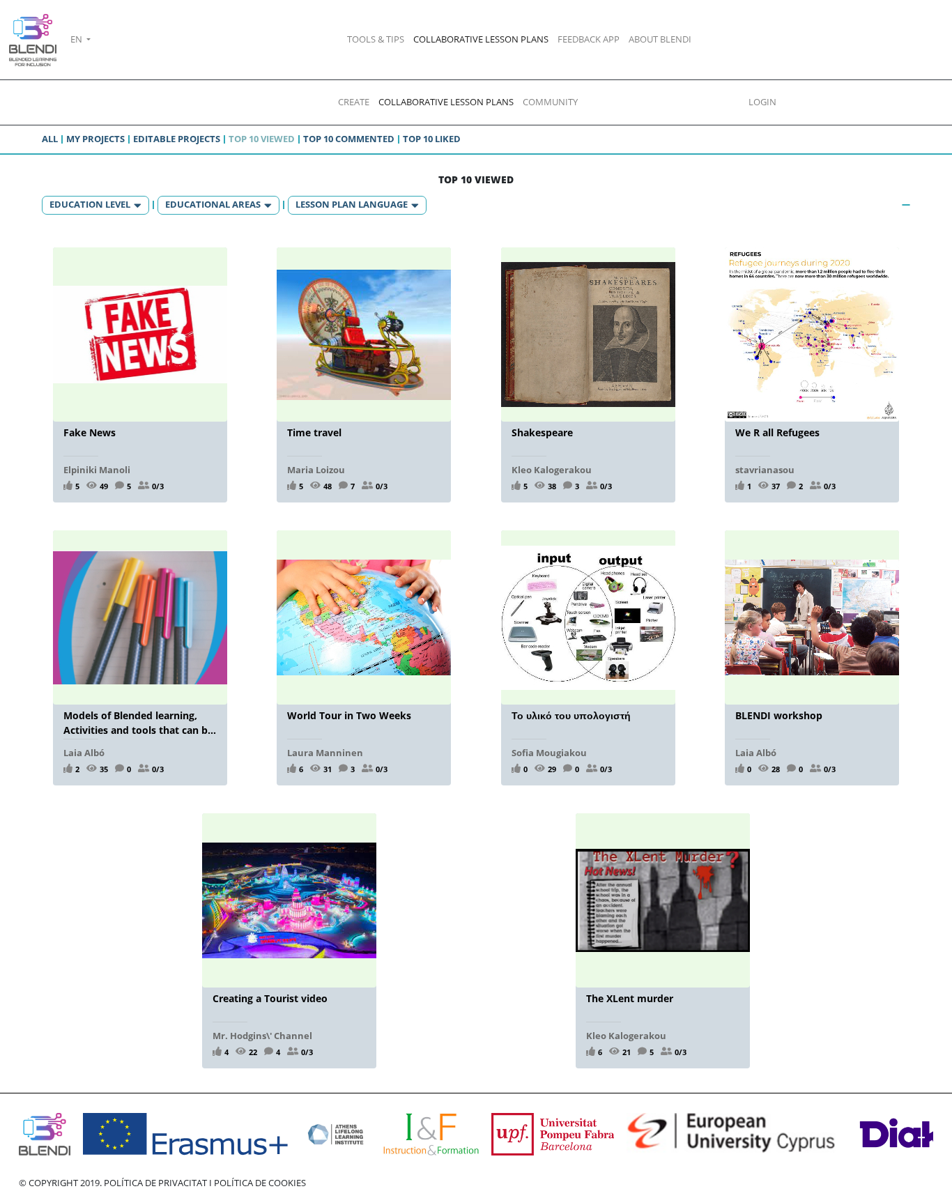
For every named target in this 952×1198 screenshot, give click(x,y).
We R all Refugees (777, 432)
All (50, 138)
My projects (95, 138)
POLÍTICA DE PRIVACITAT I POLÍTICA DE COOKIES (205, 1182)
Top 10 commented (348, 138)
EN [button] (77, 39)
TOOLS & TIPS (375, 39)
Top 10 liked (432, 138)
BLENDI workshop (778, 715)
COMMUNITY (550, 101)
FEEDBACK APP (589, 39)
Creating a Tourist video (270, 998)
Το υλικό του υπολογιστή (571, 715)
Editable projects (176, 138)
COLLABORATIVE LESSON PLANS (480, 39)
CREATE (353, 101)
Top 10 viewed (262, 138)
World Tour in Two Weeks (349, 715)
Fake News (89, 432)
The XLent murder (629, 998)
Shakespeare (542, 432)
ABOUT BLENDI (660, 39)
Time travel (314, 432)
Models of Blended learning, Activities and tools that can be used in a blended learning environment (138, 722)
